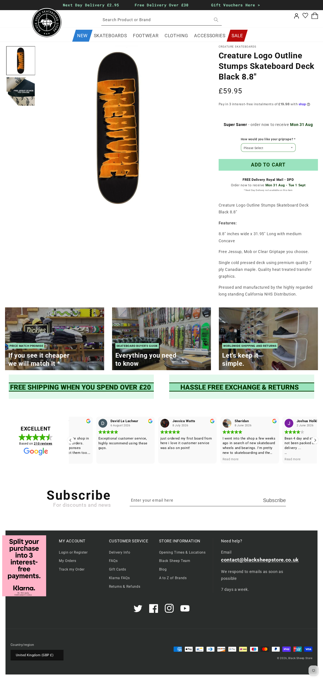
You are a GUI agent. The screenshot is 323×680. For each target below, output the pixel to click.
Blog (163, 569)
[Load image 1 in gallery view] (21, 60)
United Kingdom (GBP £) (34, 655)
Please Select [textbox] (253, 148)
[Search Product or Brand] (216, 19)
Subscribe (274, 500)
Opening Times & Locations (182, 552)
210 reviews (43, 443)
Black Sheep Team (174, 561)
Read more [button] (205, 459)
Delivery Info (119, 552)
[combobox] (161, 20)
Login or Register (73, 552)
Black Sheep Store (300, 658)
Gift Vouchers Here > (235, 4)
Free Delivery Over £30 (161, 4)
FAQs (113, 561)
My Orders (67, 561)
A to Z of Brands (173, 578)
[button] (110, 36)
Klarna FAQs (119, 578)
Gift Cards (117, 569)
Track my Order (72, 569)
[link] (81, 387)
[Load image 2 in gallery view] (21, 91)
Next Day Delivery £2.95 (91, 4)
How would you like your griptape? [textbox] (268, 139)
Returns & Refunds (124, 586)
